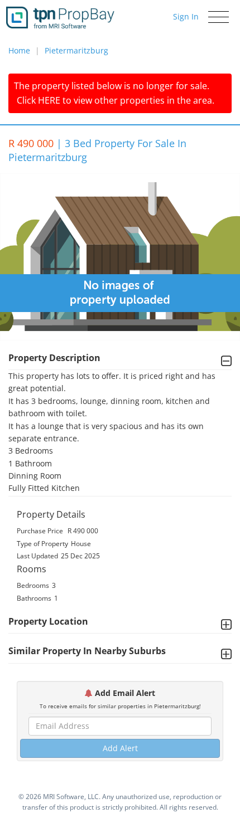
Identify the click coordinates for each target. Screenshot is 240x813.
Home (19, 50)
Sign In (186, 16)
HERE (49, 100)
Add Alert (120, 748)
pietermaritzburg (76, 50)
